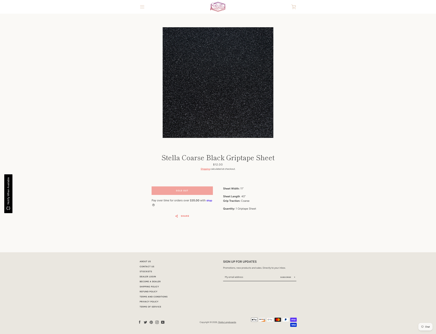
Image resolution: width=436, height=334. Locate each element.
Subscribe (286, 277)
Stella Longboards (227, 322)
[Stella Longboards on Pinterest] (151, 322)
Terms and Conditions (154, 297)
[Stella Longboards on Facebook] (139, 322)
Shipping (205, 169)
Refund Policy (149, 291)
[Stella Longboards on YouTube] (163, 322)
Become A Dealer (150, 281)
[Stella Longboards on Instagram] (157, 322)
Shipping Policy (149, 286)
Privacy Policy (149, 301)
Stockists (146, 271)
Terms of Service (150, 307)
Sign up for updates (240, 262)
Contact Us (147, 266)
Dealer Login (148, 276)
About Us (145, 261)
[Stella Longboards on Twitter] (145, 322)
